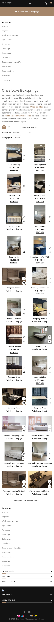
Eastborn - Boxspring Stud (40, 435)
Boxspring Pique (40, 346)
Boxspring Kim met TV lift (40, 257)
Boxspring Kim (40, 226)
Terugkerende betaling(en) (11, 62)
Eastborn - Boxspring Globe (14, 435)
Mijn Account (6, 39)
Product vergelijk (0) (29, 127)
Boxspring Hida (39, 195)
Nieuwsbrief (6, 80)
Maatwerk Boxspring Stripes (14, 463)
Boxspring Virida (40, 408)
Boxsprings (35, 11)
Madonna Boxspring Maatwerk (14, 491)
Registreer (5, 31)
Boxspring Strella (14, 377)
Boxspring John (14, 226)
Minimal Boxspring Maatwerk (40, 491)
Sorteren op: (6, 132)
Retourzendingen (8, 71)
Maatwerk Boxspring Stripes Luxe (40, 463)
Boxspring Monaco (14, 318)
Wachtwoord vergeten (10, 35)
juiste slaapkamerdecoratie (18, 115)
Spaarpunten (6, 66)
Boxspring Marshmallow (40, 288)
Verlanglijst (6, 48)
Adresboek (6, 44)
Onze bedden (36, 106)
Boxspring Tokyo (14, 408)
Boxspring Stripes (40, 377)
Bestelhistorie (6, 53)
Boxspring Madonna (14, 288)
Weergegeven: (7, 137)
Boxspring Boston (40, 164)
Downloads (6, 57)
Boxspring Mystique (40, 318)
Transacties (6, 75)
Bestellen (14, 170)
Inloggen (5, 26)
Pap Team (20, 619)
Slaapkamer (24, 11)
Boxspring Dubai (14, 195)
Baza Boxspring (14, 164)
